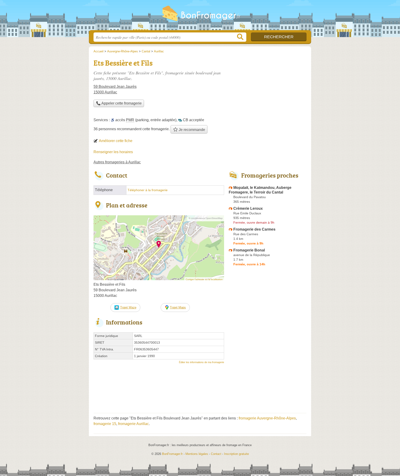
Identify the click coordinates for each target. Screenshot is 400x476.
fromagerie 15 (105, 424)
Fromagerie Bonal (249, 250)
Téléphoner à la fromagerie (148, 190)
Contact (216, 454)
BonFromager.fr (200, 16)
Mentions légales (196, 454)
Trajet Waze (128, 307)
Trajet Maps (178, 307)
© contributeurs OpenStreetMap (206, 218)
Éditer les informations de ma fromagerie (201, 362)
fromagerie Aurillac (133, 424)
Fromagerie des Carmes (254, 229)
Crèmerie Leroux (248, 208)
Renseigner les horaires (113, 152)
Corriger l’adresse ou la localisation (204, 279)
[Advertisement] (267, 89)
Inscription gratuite (236, 454)
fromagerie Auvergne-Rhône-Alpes (267, 418)
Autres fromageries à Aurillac (117, 162)
